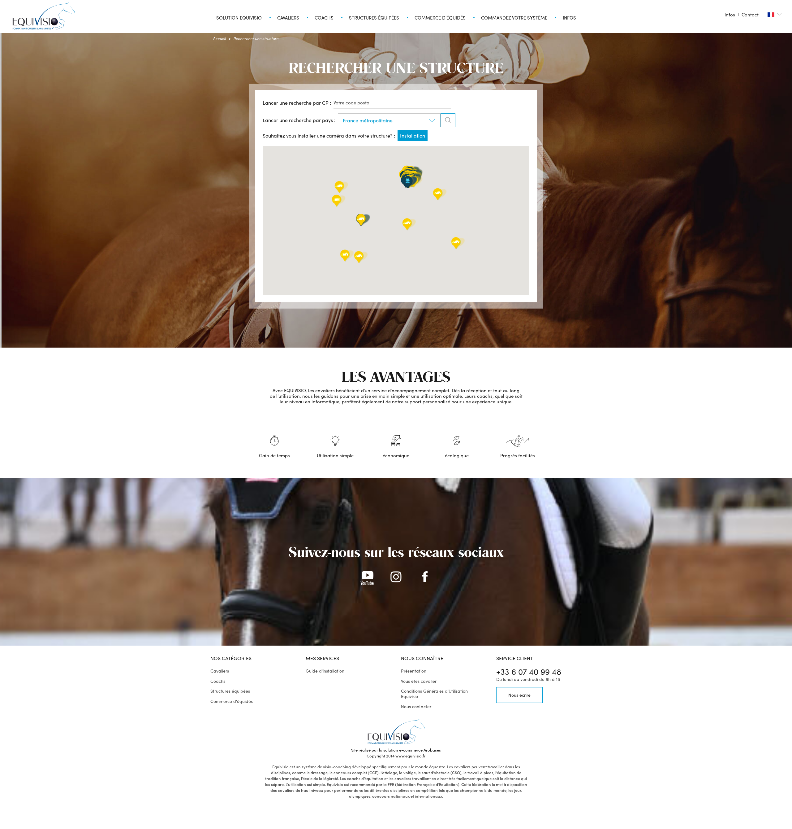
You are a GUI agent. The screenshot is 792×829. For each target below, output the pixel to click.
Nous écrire (519, 695)
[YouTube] (367, 578)
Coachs (217, 681)
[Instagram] (396, 578)
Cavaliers (219, 671)
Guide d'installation (325, 671)
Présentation (413, 671)
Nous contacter (416, 706)
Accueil (219, 38)
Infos (730, 14)
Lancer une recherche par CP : (297, 103)
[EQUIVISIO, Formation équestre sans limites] (43, 16)
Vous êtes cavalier (419, 681)
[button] (407, 182)
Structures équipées (230, 691)
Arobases (432, 750)
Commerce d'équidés (231, 701)
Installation (412, 135)
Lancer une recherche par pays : (299, 120)
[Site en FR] (774, 14)
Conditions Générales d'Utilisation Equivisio (434, 693)
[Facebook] (425, 578)
